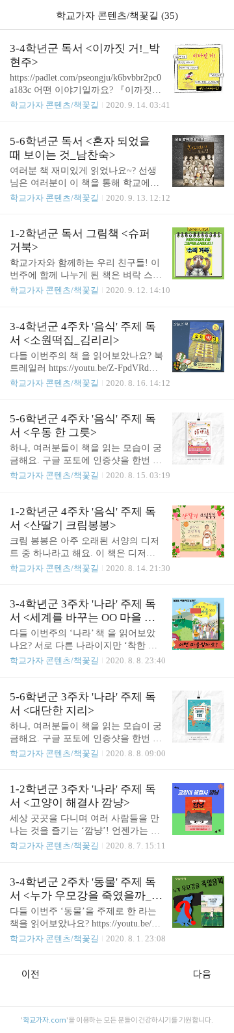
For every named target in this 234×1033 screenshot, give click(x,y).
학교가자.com (44, 1020)
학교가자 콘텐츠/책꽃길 (54, 105)
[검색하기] (218, 14)
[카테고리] (16, 14)
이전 (30, 974)
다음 (202, 974)
